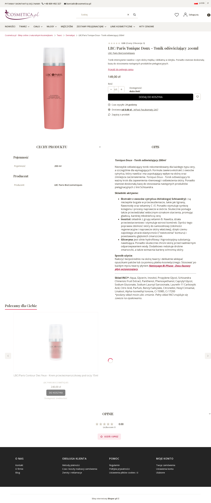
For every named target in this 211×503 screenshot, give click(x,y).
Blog (17, 472)
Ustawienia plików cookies (122, 472)
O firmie (19, 468)
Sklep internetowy (104, 498)
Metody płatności (71, 465)
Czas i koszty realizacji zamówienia (79, 468)
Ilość (110, 83)
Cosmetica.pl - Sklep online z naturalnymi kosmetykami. (29, 35)
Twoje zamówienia (165, 465)
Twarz (59, 35)
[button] (134, 14)
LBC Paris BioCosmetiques (121, 53)
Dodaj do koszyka (150, 97)
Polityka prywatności (119, 468)
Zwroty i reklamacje (72, 472)
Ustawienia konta (164, 468)
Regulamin (114, 465)
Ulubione (160, 472)
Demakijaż (70, 35)
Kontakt (19, 465)
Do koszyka (56, 392)
